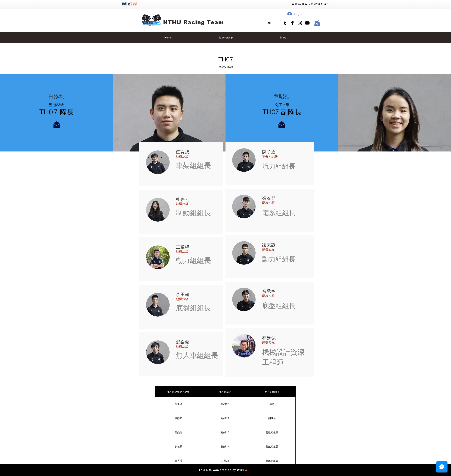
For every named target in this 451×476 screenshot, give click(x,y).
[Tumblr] (285, 23)
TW (245, 470)
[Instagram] (300, 23)
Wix (240, 470)
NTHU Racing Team (193, 22)
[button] (317, 22)
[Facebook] (292, 23)
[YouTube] (307, 23)
